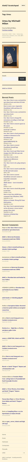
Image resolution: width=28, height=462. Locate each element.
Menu (23, 5)
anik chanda (5, 298)
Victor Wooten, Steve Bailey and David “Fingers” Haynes (13, 401)
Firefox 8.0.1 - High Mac (9, 328)
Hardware (5, 442)
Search (4, 75)
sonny (4, 338)
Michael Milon (5, 35)
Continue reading (7, 30)
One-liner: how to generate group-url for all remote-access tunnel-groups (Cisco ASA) (14, 208)
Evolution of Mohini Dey (11, 214)
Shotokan (11, 35)
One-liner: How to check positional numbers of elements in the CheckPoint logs (14, 135)
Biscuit (4, 366)
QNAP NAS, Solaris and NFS (16, 338)
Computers (5, 445)
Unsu (16, 35)
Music (4, 438)
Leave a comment (6, 37)
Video (14, 34)
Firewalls (4, 449)
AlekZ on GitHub (7, 88)
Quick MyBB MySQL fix (10, 141)
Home (4, 434)
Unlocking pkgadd (17, 298)
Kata (21, 34)
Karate (18, 34)
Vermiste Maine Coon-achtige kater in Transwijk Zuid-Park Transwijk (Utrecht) (14, 379)
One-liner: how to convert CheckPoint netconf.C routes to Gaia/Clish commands (13, 177)
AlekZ (4, 237)
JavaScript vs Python (10, 129)
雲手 (22, 35)
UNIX (3, 453)
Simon (4, 247)
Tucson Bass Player (8, 399)
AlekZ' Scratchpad (10, 5)
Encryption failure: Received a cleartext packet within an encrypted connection (13, 308)
